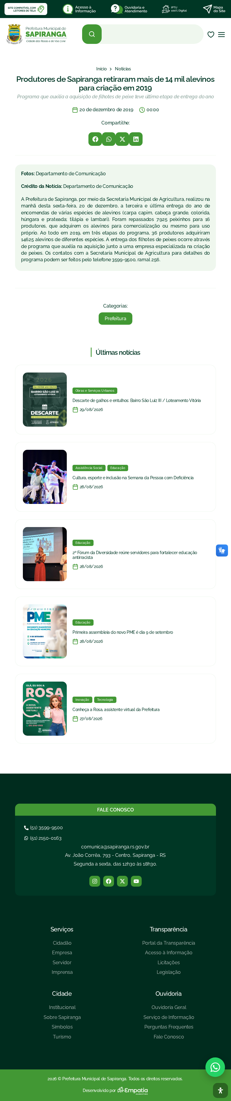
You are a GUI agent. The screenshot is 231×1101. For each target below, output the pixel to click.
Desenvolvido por (99, 1090)
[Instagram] (94, 881)
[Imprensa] (62, 975)
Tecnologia (105, 699)
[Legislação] (169, 975)
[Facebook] (108, 881)
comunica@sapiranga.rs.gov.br (115, 847)
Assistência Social (89, 468)
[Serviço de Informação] (169, 1020)
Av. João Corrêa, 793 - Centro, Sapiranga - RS (115, 855)
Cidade (62, 993)
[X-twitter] (122, 881)
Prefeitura (115, 318)
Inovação (82, 699)
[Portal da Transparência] (169, 945)
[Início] (101, 69)
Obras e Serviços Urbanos (94, 390)
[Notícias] (122, 69)
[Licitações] (169, 965)
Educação (117, 468)
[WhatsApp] (215, 1067)
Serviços (62, 929)
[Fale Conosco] (169, 1039)
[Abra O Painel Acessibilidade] (220, 1090)
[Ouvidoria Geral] (169, 1010)
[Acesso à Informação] (169, 955)
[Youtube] (136, 881)
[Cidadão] (62, 945)
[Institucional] (62, 1010)
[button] (95, 139)
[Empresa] (62, 955)
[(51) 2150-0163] (43, 838)
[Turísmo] (62, 1039)
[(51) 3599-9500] (44, 827)
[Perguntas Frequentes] (169, 1029)
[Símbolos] (62, 1029)
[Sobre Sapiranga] (62, 1020)
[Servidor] (62, 965)
